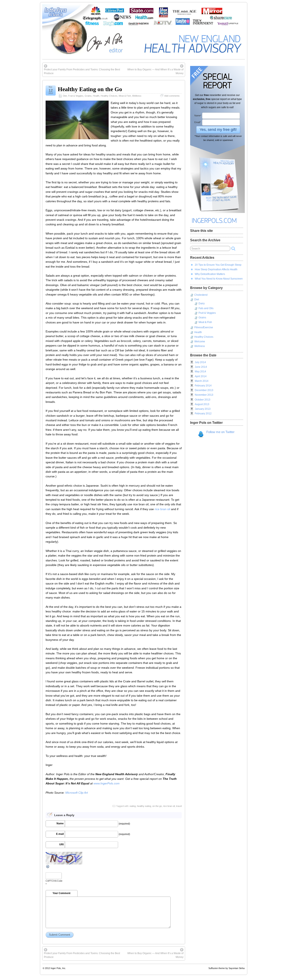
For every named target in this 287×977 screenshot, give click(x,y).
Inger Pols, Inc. (58, 968)
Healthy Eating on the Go (90, 89)
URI (61, 844)
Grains (88, 96)
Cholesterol (201, 294)
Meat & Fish (125, 96)
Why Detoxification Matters (210, 274)
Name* (197, 115)
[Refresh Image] (48, 867)
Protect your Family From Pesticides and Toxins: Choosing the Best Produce (82, 71)
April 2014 (201, 376)
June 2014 (201, 366)
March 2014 (201, 381)
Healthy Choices (109, 96)
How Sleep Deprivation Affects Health (216, 269)
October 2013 (202, 399)
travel (179, 806)
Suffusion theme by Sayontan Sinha (226, 968)
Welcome (199, 341)
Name (60, 823)
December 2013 (204, 390)
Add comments (172, 96)
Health (96, 96)
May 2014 (200, 371)
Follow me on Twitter (220, 432)
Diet (65, 96)
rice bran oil (162, 509)
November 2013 (204, 394)
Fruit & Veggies (75, 96)
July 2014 (200, 362)
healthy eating (144, 806)
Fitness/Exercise (203, 327)
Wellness (136, 96)
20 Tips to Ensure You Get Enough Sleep (218, 264)
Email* (197, 122)
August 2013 (202, 404)
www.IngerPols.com (106, 783)
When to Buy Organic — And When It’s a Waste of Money (155, 71)
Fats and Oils (206, 308)
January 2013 (203, 408)
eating (133, 806)
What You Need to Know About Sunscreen (219, 278)
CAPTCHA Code (54, 881)
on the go (157, 806)
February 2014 (203, 385)
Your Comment (61, 893)
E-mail (60, 834)
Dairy (202, 303)
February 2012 (203, 413)
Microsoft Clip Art (76, 792)
